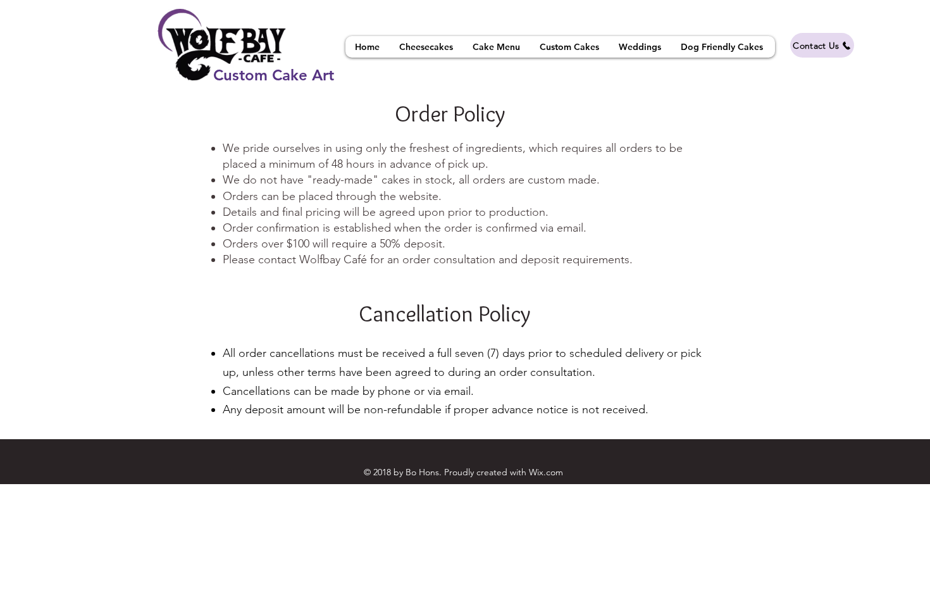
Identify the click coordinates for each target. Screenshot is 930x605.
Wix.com (546, 472)
